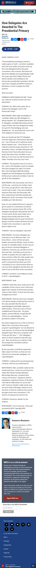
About (5, 537)
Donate (30, 3)
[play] (3, 566)
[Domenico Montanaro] (6, 423)
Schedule (6, 541)
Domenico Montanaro (5, 37)
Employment (7, 545)
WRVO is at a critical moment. (16, 462)
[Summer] (18, 11)
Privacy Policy (8, 557)
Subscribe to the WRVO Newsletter (15, 504)
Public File (6, 553)
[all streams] (33, 565)
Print (32, 39)
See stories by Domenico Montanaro (20, 445)
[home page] (10, 3)
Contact (6, 549)
